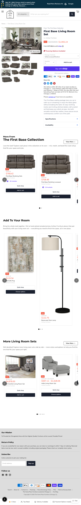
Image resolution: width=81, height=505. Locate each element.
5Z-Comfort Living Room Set (15, 384)
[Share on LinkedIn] (51, 83)
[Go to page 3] (42, 329)
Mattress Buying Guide (64, 490)
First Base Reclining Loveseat (51, 182)
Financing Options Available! (55, 51)
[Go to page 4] (42, 414)
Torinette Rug (10, 281)
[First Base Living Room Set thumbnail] (6, 59)
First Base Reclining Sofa (14, 176)
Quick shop (20, 186)
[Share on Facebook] (45, 83)
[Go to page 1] (39, 208)
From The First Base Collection (53, 28)
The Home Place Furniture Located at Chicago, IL (37, 492)
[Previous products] (4, 180)
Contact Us (24, 490)
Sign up (31, 463)
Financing (32, 490)
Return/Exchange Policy (44, 490)
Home (3, 24)
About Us (16, 490)
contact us (52, 97)
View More (69, 142)
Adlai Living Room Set (48, 383)
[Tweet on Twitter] (48, 83)
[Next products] (76, 180)
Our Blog (55, 492)
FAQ (54, 490)
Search (10, 490)
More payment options (62, 73)
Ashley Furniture (51, 38)
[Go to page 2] (41, 208)
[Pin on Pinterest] (54, 83)
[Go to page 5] (43, 414)
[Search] (72, 14)
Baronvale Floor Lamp (48, 320)
